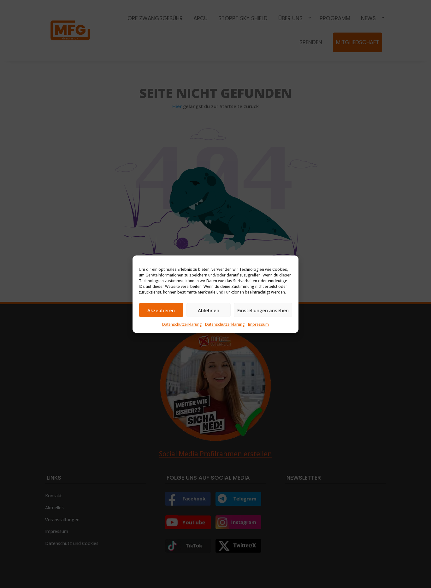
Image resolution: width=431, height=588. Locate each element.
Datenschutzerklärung (182, 324)
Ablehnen (208, 310)
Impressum (258, 324)
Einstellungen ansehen (263, 310)
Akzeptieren (161, 310)
